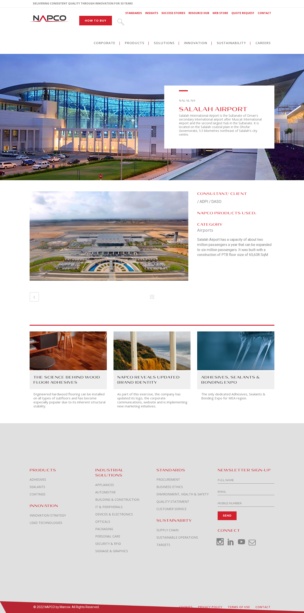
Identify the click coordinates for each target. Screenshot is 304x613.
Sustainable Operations (177, 537)
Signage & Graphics (111, 551)
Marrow (65, 607)
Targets (163, 545)
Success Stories (173, 13)
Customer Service (171, 509)
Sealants (37, 487)
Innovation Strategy (48, 515)
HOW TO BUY (95, 20)
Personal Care (107, 536)
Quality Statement (172, 501)
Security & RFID (108, 544)
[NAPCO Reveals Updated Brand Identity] (152, 350)
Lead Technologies (46, 523)
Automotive (105, 492)
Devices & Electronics (114, 514)
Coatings (37, 494)
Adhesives (38, 479)
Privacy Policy (210, 607)
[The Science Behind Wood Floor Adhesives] (68, 350)
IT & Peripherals (109, 507)
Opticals (102, 521)
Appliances (104, 485)
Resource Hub (198, 13)
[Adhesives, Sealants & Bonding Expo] (235, 350)
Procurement (168, 479)
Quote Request (242, 13)
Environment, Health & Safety (182, 494)
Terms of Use (239, 607)
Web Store (220, 13)
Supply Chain (167, 530)
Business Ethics (169, 487)
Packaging (104, 529)
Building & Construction (117, 499)
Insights (151, 13)
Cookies (186, 607)
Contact (264, 13)
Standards (133, 13)
